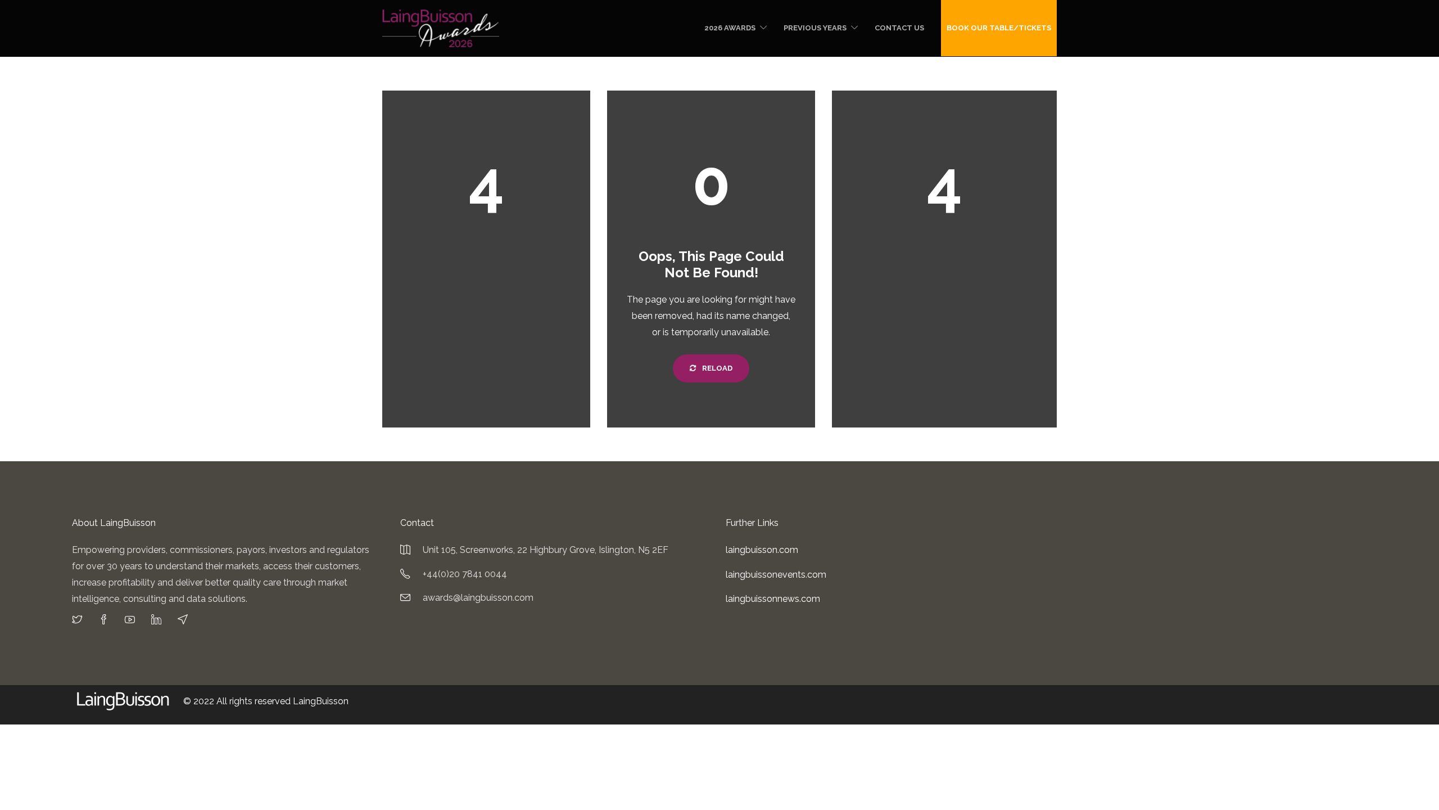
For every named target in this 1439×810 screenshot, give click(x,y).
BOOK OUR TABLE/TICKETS (999, 28)
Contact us (899, 28)
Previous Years (815, 28)
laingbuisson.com (762, 549)
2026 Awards (729, 28)
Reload (716, 368)
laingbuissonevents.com (776, 574)
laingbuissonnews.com (773, 598)
